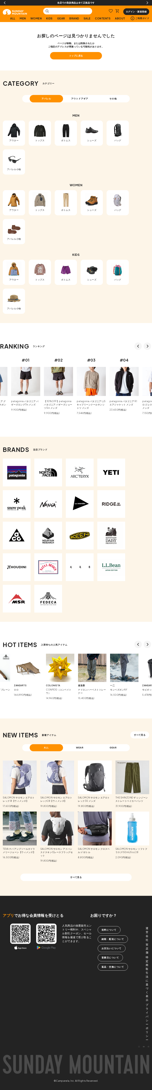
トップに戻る (76, 55)
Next (147, 3)
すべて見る (140, 734)
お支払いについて (112, 948)
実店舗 (147, 948)
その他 (113, 98)
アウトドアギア (79, 98)
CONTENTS (102, 18)
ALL (12, 18)
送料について (109, 929)
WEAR (80, 747)
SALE (87, 18)
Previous (4, 3)
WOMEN (36, 18)
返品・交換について (113, 966)
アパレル (46, 98)
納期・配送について (113, 939)
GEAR (61, 18)
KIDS (49, 18)
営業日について (110, 957)
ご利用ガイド (142, 18)
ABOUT (120, 18)
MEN (23, 18)
